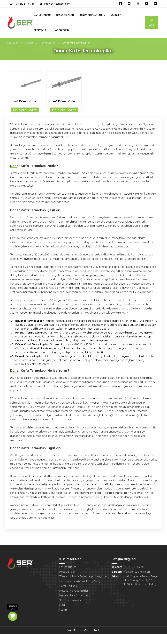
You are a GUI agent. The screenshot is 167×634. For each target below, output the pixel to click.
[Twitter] (129, 4)
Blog (62, 605)
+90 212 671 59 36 (25, 3)
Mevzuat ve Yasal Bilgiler (73, 590)
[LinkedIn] (155, 4)
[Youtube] (147, 4)
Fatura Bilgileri (67, 567)
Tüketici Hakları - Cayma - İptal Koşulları (83, 576)
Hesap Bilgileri (65, 15)
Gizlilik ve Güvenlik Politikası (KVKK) (79, 581)
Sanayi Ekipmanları (91, 15)
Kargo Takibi (61, 30)
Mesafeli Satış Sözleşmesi (74, 595)
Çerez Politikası (68, 586)
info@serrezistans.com (57, 3)
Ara (151, 25)
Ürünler (116, 15)
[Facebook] (120, 4)
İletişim (63, 609)
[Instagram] (138, 4)
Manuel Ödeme (42, 15)
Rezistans (40, 30)
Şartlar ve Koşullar (70, 600)
